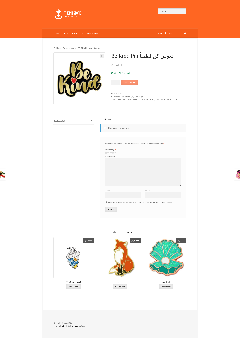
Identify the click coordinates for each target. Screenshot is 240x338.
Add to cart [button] (74, 287)
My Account (77, 33)
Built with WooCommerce (79, 326)
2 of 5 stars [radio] (108, 153)
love (135, 99)
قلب (158, 99)
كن (155, 99)
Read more (166, 287)
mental (140, 99)
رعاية (172, 99)
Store (65, 33)
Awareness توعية (69, 48)
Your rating (110, 149)
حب (176, 99)
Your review (110, 156)
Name (108, 190)
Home (56, 33)
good (125, 99)
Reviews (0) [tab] (59, 121)
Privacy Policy (60, 326)
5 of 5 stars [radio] (115, 153)
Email (148, 190)
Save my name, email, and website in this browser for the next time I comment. (141, 202)
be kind (119, 99)
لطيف (151, 99)
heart (130, 99)
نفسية (146, 99)
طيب (163, 99)
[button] (102, 56)
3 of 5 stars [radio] (111, 153)
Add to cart (129, 82)
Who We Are (92, 33)
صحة (167, 99)
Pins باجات (139, 96)
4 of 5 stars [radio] (113, 153)
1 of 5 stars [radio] (106, 153)
